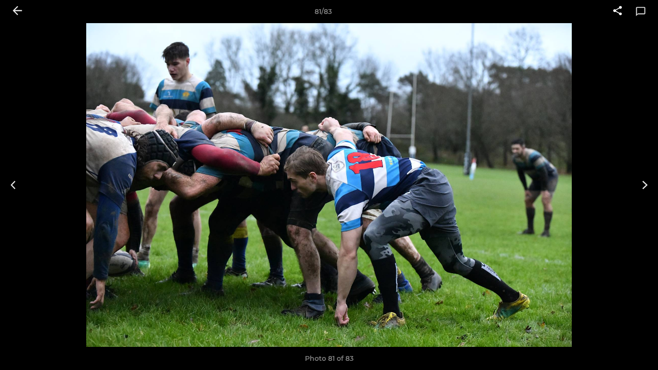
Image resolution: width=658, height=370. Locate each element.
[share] (617, 11)
